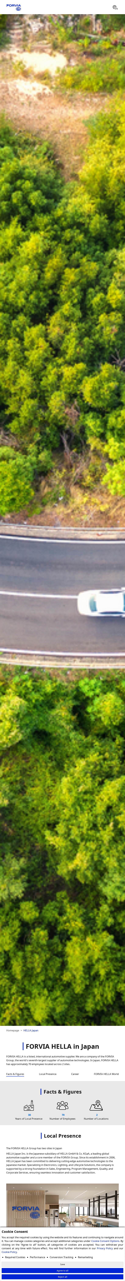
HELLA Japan (30, 1030)
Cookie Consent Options (105, 1241)
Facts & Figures (15, 1074)
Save (62, 1264)
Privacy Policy (105, 1248)
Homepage (12, 1030)
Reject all (62, 1276)
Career (75, 1074)
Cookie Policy (9, 1252)
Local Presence (47, 1074)
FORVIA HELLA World (106, 1074)
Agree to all (62, 1270)
